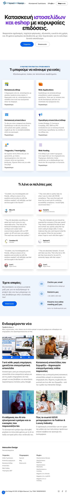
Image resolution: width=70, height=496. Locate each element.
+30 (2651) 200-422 (54, 296)
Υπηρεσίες (20, 3)
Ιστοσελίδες (5, 465)
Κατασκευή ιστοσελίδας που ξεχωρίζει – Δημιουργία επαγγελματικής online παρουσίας (51, 366)
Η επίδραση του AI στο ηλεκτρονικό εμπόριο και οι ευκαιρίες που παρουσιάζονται (16, 421)
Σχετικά (11, 3)
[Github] (66, 491)
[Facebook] (62, 491)
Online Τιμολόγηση (7, 458)
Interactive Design (10, 447)
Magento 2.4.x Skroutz (43, 473)
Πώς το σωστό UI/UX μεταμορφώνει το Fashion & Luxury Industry (50, 420)
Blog (20, 460)
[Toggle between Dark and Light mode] (48, 3)
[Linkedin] (59, 491)
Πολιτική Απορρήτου (8, 450)
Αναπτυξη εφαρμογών (8, 460)
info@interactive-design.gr (56, 286)
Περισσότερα (8, 104)
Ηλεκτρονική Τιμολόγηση (37, 3)
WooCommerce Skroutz (43, 458)
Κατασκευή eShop (7, 463)
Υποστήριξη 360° (7, 470)
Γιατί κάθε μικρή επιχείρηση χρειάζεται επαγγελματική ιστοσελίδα (16, 365)
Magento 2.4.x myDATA (43, 476)
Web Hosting (5, 468)
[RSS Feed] (52, 3)
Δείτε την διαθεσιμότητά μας (56, 308)
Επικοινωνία (62, 3)
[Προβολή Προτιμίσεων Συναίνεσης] (3, 492)
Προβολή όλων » (8, 327)
